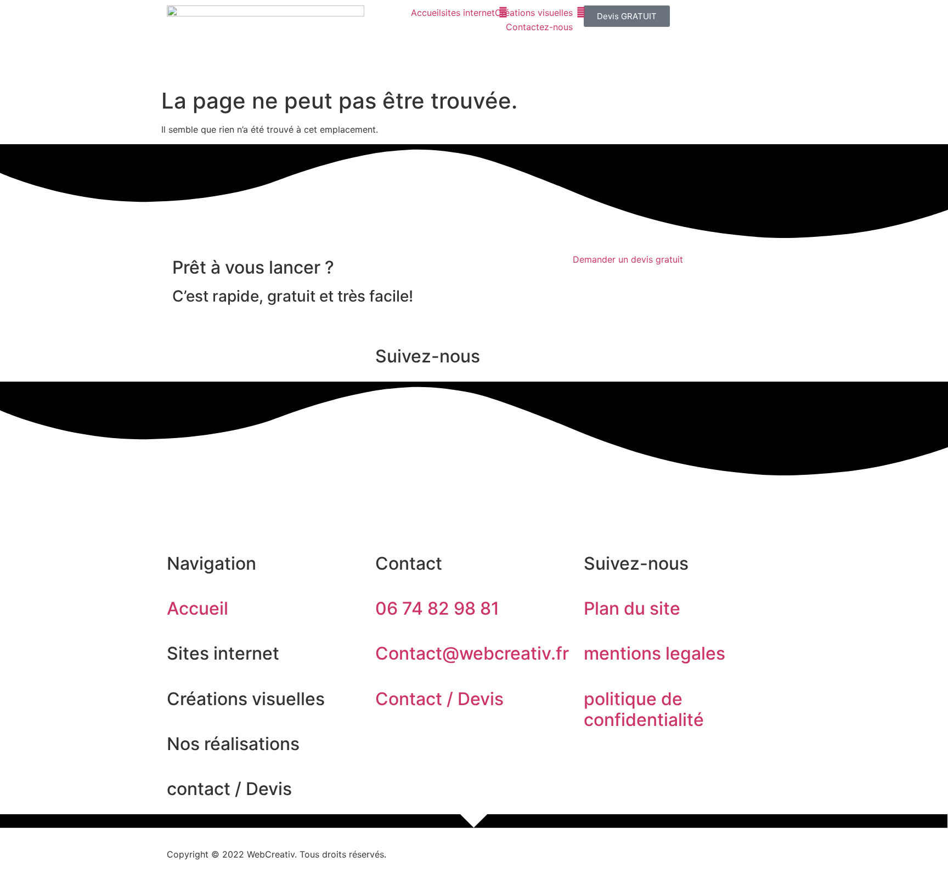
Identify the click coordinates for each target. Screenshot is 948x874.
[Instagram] (210, 499)
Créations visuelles (534, 12)
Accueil (426, 12)
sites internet (468, 12)
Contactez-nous (539, 26)
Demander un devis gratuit (628, 259)
